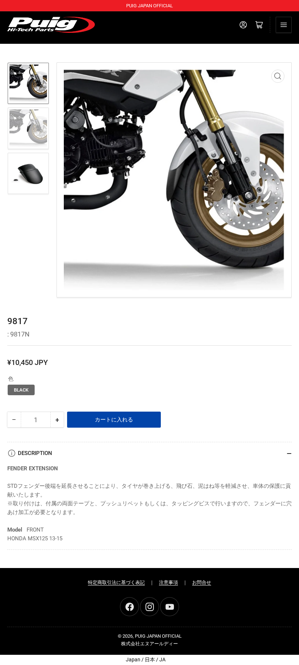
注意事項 (168, 582)
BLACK (21, 390)
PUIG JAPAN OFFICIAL (158, 636)
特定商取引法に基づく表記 (116, 582)
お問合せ (201, 582)
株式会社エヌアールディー (149, 643)
